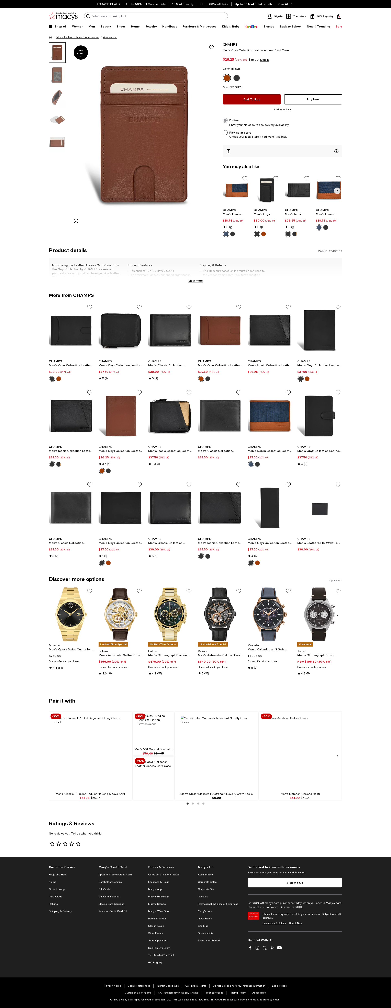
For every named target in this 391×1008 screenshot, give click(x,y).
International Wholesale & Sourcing (218, 904)
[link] (236, 222)
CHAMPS (230, 44)
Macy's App (155, 889)
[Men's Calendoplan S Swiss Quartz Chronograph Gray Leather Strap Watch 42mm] (270, 614)
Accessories (110, 37)
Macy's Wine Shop (159, 911)
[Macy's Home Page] (63, 16)
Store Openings (157, 940)
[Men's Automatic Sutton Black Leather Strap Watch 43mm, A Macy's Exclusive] (220, 614)
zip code (249, 124)
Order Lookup (57, 889)
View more (195, 280)
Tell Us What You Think (161, 955)
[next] (337, 756)
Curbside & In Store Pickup (163, 874)
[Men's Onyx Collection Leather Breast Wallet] (270, 508)
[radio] (226, 234)
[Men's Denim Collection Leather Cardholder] (329, 190)
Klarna (52, 882)
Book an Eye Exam (159, 948)
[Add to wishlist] (211, 47)
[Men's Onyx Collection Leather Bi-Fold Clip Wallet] (220, 330)
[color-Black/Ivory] (294, 234)
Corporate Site (206, 889)
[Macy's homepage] (50, 37)
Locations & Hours (158, 882)
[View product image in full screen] (76, 220)
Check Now (295, 923)
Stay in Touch (156, 926)
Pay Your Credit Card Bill (113, 911)
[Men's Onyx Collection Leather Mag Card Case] (267, 190)
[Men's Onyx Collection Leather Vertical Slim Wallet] (121, 416)
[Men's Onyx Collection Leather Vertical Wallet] (319, 330)
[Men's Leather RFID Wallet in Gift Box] (319, 508)
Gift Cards (104, 889)
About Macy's (205, 874)
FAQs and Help (57, 874)
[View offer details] (282, 151)
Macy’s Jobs (205, 911)
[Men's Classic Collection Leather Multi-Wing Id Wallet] (220, 416)
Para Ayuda (55, 896)
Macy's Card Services (111, 904)
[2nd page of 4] (193, 804)
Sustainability (205, 933)
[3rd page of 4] (198, 804)
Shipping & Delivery (60, 911)
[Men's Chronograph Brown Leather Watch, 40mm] (319, 614)
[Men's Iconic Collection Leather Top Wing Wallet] (220, 508)
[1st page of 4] (188, 804)
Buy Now (313, 99)
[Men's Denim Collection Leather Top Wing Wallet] (270, 416)
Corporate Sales (207, 882)
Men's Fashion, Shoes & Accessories (77, 37)
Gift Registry (155, 962)
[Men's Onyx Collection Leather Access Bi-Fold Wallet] (71, 330)
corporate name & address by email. (259, 999)
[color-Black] (232, 234)
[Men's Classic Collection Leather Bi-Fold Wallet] (170, 330)
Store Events (155, 933)
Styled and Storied (209, 940)
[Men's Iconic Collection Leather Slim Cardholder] (298, 190)
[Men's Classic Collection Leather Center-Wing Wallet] (170, 508)
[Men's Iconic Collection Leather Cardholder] (270, 330)
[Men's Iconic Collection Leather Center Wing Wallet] (71, 416)
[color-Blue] (226, 234)
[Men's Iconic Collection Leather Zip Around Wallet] (170, 416)
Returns (53, 904)
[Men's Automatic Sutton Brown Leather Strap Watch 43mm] (121, 614)
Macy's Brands (157, 904)
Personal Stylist (157, 918)
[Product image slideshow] (144, 134)
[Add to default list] (244, 178)
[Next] (337, 191)
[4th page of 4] (203, 804)
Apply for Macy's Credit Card (115, 874)
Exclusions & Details (274, 923)
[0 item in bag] (339, 16)
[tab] (57, 52)
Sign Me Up (295, 882)
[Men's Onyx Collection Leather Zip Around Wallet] (121, 330)
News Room (205, 918)
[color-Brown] (263, 234)
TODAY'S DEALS (108, 4)
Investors (203, 896)
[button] (133, 134)
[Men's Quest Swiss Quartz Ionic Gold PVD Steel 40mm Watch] (71, 614)
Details (264, 59)
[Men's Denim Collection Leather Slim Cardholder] (236, 190)
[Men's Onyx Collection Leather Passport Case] (319, 416)
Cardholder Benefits (110, 882)
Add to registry (282, 109)
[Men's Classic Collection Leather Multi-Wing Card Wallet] (71, 508)
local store (252, 136)
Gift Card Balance (109, 896)
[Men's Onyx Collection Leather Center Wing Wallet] (121, 508)
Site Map (203, 926)
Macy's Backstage (158, 896)
